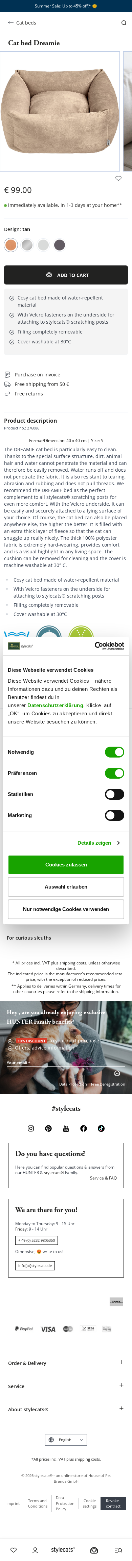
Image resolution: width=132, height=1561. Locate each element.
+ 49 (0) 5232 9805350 (36, 1240)
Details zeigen (94, 843)
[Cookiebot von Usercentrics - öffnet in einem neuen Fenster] (95, 646)
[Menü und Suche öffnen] (118, 1550)
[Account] (35, 1550)
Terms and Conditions (37, 1503)
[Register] (117, 1073)
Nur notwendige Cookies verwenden (66, 909)
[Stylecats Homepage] (63, 1550)
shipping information (98, 991)
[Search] (123, 22)
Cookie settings (89, 1503)
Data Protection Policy (65, 1503)
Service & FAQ (103, 1178)
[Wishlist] (13, 1550)
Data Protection (73, 1084)
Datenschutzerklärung (55, 705)
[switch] (114, 773)
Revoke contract (113, 1503)
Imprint (13, 1503)
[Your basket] (94, 1550)
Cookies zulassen (66, 864)
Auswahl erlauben (66, 887)
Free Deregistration (108, 1084)
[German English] (66, 1440)
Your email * (18, 1062)
